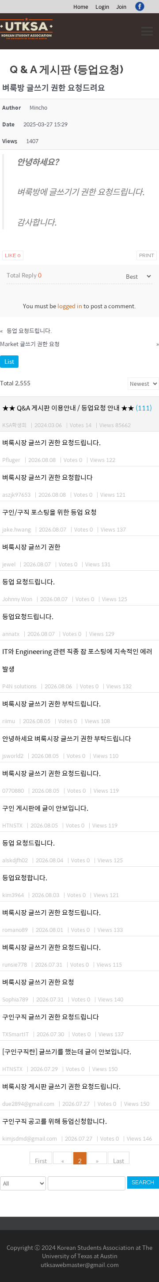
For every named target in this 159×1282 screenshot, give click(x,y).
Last (118, 1160)
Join (121, 7)
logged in (69, 305)
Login (102, 7)
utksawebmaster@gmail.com (80, 1264)
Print (146, 255)
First (41, 1160)
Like (13, 255)
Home (80, 7)
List (9, 361)
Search (143, 1182)
